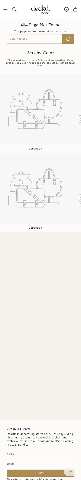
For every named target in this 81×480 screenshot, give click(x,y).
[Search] (68, 39)
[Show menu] (5, 9)
